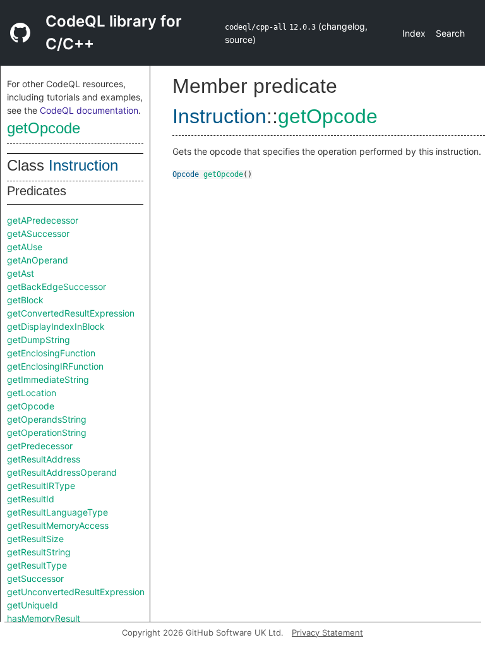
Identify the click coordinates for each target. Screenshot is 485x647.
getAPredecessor (42, 220)
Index (414, 33)
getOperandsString (47, 419)
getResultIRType (41, 485)
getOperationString (47, 432)
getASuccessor (38, 233)
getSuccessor (35, 578)
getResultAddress (43, 459)
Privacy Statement (327, 632)
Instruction (83, 165)
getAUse (24, 246)
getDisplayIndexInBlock (56, 326)
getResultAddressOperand (62, 472)
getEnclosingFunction (51, 353)
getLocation (31, 392)
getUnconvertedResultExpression (76, 591)
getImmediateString (48, 379)
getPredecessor (40, 445)
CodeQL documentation (89, 110)
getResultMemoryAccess (58, 525)
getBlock (25, 299)
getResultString (39, 552)
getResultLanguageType (57, 512)
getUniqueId (32, 605)
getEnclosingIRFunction (55, 366)
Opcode (185, 174)
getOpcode (43, 127)
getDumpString (38, 339)
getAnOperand (37, 260)
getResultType (37, 565)
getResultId (30, 498)
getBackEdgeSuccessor (56, 286)
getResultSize (35, 538)
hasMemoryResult (43, 618)
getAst (20, 273)
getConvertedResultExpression (71, 313)
